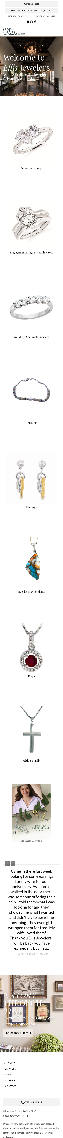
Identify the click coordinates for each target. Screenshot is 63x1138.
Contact (11, 1086)
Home (9, 1063)
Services (10, 1069)
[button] (58, 31)
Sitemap (10, 1080)
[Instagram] (31, 21)
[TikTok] (35, 21)
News (8, 1074)
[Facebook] (28, 21)
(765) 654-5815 (32, 4)
